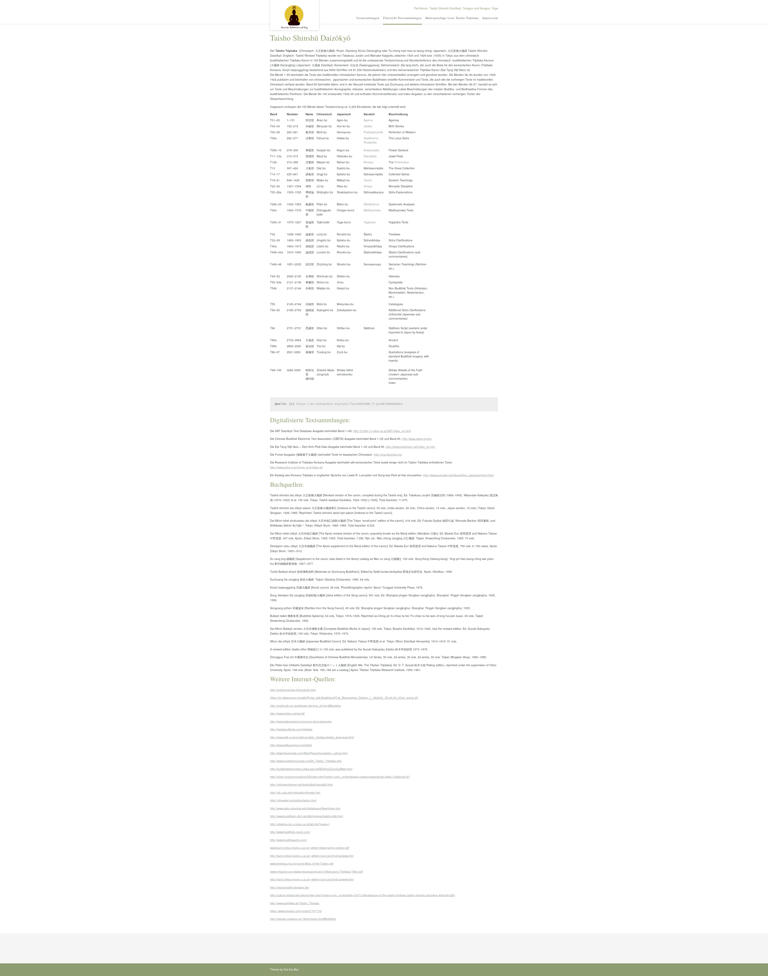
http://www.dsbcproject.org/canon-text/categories (301, 721)
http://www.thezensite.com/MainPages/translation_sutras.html (309, 753)
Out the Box (291, 969)
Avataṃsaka (371, 150)
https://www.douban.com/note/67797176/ (296, 911)
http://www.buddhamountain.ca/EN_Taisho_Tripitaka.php (306, 761)
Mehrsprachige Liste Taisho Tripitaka (452, 18)
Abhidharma (371, 204)
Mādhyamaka (372, 210)
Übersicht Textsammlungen (402, 18)
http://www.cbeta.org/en (417, 439)
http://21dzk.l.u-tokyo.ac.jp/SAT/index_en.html (382, 431)
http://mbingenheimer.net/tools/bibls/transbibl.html (301, 784)
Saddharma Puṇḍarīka (371, 140)
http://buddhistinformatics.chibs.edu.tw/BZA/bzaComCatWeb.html (311, 769)
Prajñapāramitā (373, 132)
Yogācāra (370, 222)
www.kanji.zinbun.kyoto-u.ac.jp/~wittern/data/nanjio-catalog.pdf (309, 848)
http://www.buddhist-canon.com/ (290, 832)
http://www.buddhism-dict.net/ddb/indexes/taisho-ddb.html (306, 816)
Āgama (368, 120)
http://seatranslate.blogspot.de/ (289, 887)
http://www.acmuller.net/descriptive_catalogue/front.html (458, 475)
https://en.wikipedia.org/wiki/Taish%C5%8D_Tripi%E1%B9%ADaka (349, 404)
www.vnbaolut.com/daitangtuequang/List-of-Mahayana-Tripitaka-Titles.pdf (316, 872)
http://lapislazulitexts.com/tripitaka (291, 729)
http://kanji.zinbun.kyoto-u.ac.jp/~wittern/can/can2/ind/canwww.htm (312, 856)
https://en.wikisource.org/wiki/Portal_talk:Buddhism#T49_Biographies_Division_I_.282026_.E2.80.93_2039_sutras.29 (344, 698)
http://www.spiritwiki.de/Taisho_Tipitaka (294, 903)
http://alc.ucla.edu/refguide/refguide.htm (295, 792)
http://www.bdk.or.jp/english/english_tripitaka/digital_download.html (312, 737)
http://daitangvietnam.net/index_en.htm (410, 447)
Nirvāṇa (368, 162)
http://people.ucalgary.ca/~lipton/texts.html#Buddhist (303, 919)
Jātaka (368, 126)
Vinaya (368, 186)
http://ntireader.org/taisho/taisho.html (293, 800)
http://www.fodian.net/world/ (287, 713)
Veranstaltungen (367, 18)
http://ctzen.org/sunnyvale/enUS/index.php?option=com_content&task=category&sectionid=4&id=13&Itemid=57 (340, 777)
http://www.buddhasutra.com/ (288, 840)
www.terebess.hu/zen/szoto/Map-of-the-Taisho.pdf (301, 864)
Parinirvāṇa (401, 162)
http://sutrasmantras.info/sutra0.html (293, 690)
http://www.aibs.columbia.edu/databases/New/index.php (305, 808)
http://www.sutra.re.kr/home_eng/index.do (296, 467)
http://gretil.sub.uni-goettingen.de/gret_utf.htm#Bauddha (305, 706)
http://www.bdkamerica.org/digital (291, 745)
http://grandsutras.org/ (388, 454)
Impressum (490, 18)
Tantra (368, 180)
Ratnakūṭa (370, 156)
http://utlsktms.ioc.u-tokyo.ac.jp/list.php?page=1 (300, 824)
